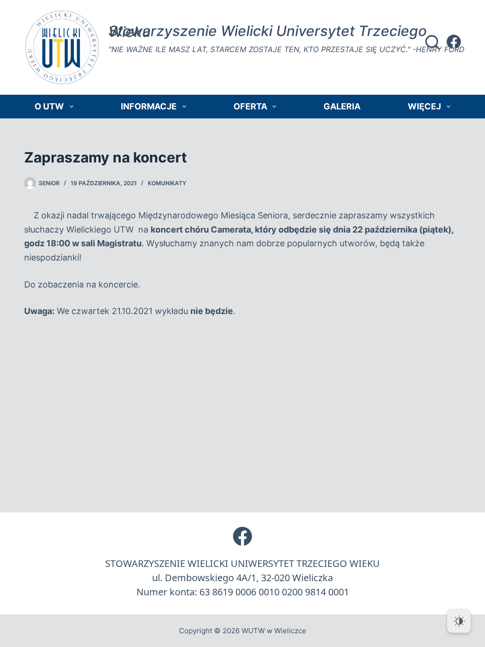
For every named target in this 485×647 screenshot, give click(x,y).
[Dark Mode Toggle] (459, 621)
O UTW (49, 106)
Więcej (424, 106)
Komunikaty (167, 183)
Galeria (341, 106)
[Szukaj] (432, 42)
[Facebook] (454, 42)
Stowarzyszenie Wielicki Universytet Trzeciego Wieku (267, 31)
